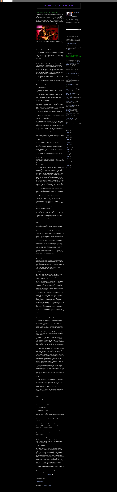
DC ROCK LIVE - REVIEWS (59, 6)
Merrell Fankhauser (69, 94)
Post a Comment (39, 481)
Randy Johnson (69, 97)
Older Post (62, 483)
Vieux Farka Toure (69, 100)
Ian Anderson (68, 96)
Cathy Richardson (69, 115)
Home (50, 483)
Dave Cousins (68, 107)
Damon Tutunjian (69, 123)
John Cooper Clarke (70, 93)
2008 (68, 167)
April (68, 156)
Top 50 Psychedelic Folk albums (73, 78)
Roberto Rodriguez (69, 111)
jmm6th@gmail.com (70, 49)
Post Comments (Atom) (46, 485)
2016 (68, 132)
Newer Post (38, 483)
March (68, 158)
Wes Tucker (68, 103)
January (68, 161)
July (68, 151)
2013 (68, 137)
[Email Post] (53, 474)
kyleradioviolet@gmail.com (71, 43)
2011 (68, 140)
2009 (68, 165)
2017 (68, 130)
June (68, 153)
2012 (68, 139)
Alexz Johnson (69, 109)
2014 (68, 135)
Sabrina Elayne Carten (70, 101)
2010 (68, 164)
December (69, 142)
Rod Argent (68, 88)
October (68, 146)
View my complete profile (72, 24)
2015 (68, 133)
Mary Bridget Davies (70, 105)
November (69, 144)
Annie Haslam (69, 90)
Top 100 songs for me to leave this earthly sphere (73, 63)
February (69, 160)
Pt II (77, 121)
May (68, 154)
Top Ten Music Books (70, 84)
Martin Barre (68, 89)
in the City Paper (73, 71)
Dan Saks (68, 110)
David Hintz (43, 474)
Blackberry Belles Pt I (70, 121)
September (69, 147)
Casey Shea (68, 119)
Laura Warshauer (69, 113)
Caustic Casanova (69, 118)
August (68, 149)
